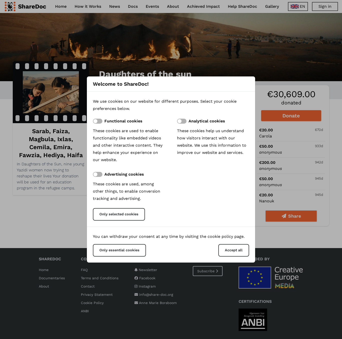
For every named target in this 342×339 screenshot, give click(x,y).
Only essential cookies (119, 250)
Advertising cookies (124, 174)
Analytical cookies (207, 121)
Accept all (234, 250)
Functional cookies (123, 121)
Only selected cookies (118, 214)
